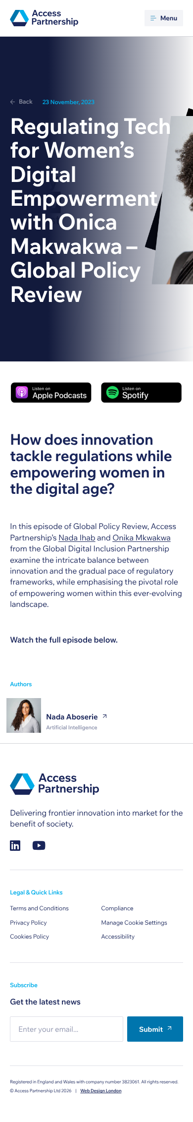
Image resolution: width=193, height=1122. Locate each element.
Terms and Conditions (39, 908)
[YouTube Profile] (39, 845)
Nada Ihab (77, 538)
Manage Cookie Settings (134, 923)
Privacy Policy (28, 923)
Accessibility (118, 937)
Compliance (117, 908)
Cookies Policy (29, 937)
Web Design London (100, 1091)
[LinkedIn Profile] (15, 845)
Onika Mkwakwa (141, 538)
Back (26, 102)
